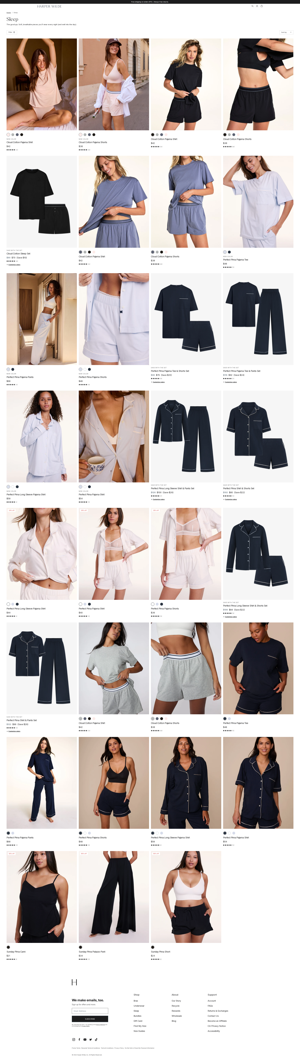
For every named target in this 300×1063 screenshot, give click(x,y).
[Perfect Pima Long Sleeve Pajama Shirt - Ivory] (12, 486)
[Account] (257, 6)
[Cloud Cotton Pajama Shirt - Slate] (17, 134)
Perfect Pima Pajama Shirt (92, 494)
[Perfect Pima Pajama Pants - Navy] (12, 369)
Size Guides (139, 1031)
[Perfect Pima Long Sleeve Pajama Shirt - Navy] (17, 486)
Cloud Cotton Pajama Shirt (20, 142)
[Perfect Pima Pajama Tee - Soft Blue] (225, 252)
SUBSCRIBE (90, 1019)
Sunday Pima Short (160, 951)
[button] (252, 6)
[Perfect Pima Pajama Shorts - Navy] (89, 369)
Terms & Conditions (107, 1048)
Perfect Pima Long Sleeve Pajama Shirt (26, 494)
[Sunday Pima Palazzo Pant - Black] (80, 947)
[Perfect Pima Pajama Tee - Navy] (229, 252)
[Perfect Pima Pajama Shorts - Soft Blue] (80, 369)
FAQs (210, 1006)
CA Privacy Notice (217, 1026)
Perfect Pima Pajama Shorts (93, 377)
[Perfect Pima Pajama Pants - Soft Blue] (8, 369)
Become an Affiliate (217, 1021)
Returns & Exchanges (218, 1011)
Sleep (136, 1011)
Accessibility (214, 1031)
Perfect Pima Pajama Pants (20, 377)
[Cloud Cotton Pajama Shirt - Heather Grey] (12, 134)
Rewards (176, 1011)
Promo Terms (76, 1048)
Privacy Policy (86, 1026)
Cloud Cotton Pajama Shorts (93, 142)
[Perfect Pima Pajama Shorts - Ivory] (85, 369)
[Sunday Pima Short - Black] (152, 947)
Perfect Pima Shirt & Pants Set (22, 720)
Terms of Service (100, 1024)
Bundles (137, 1016)
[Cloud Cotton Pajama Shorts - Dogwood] (80, 134)
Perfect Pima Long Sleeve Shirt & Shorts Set (245, 605)
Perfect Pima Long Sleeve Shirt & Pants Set (172, 488)
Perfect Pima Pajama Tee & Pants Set (241, 371)
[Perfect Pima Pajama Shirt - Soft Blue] (80, 486)
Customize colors (14, 265)
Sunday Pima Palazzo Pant (92, 951)
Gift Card (138, 1021)
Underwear (139, 1006)
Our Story (176, 1001)
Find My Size (140, 1026)
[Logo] (50, 6)
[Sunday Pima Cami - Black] (8, 947)
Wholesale (177, 1016)
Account (212, 1001)
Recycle (175, 1006)
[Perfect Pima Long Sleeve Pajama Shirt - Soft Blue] (8, 486)
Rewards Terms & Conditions (90, 1048)
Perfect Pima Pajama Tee (235, 259)
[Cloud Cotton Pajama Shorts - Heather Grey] (85, 134)
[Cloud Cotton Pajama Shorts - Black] (93, 134)
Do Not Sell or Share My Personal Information (139, 1048)
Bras (136, 1001)
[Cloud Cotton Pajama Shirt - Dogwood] (8, 134)
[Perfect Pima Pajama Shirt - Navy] (89, 486)
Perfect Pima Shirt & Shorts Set (238, 488)
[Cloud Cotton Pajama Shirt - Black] (21, 134)
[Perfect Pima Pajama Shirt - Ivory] (85, 486)
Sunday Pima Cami (16, 951)
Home (9, 12)
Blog (174, 1021)
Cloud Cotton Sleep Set (18, 253)
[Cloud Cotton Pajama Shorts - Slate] (89, 134)
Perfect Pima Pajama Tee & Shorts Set (170, 371)
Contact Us (213, 1016)
